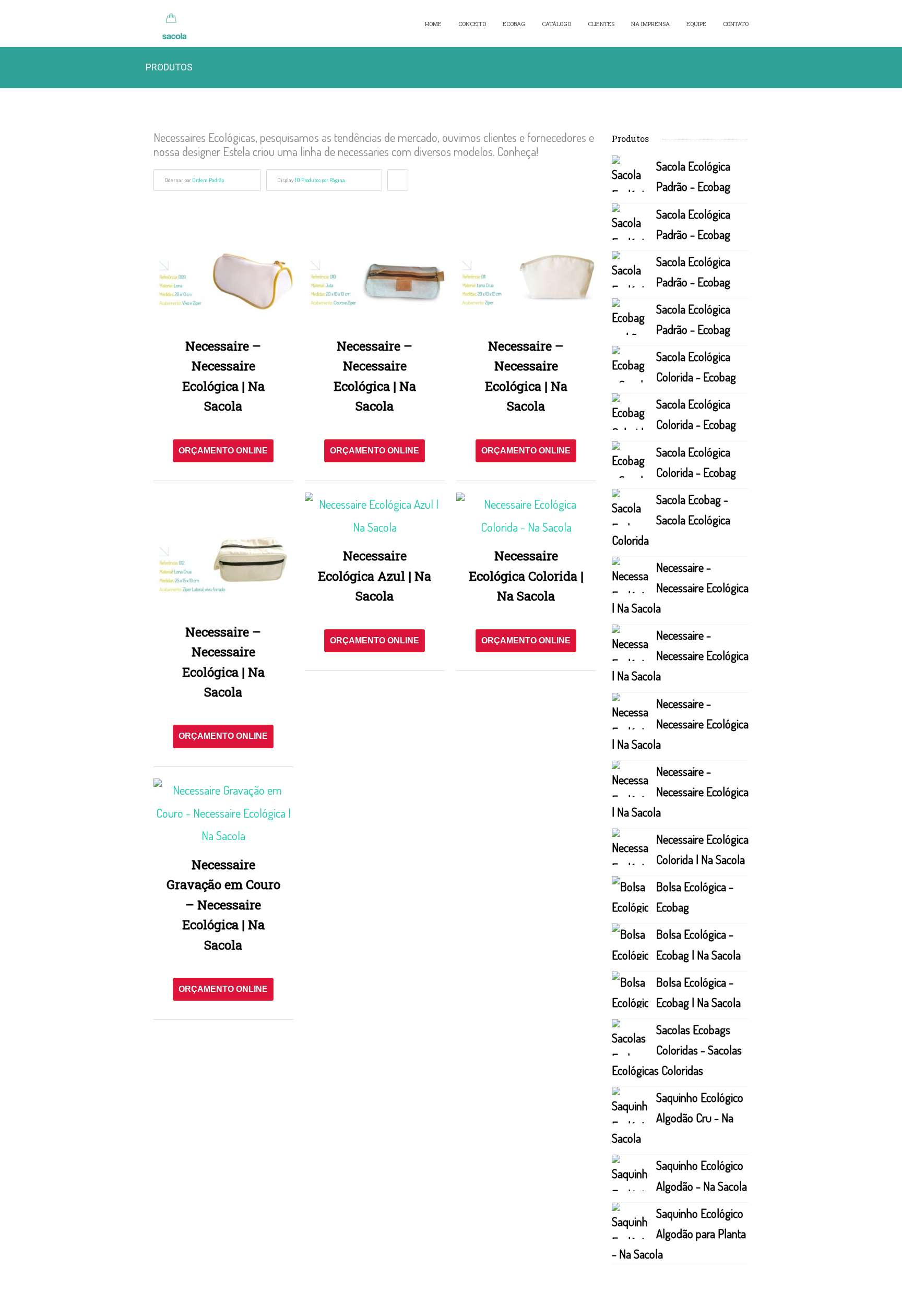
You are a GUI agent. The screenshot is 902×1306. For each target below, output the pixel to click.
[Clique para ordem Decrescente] (397, 180)
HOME (433, 24)
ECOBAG (514, 24)
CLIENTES (601, 24)
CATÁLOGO (556, 24)
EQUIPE (696, 24)
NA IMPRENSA (650, 24)
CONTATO (736, 24)
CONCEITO (472, 24)
